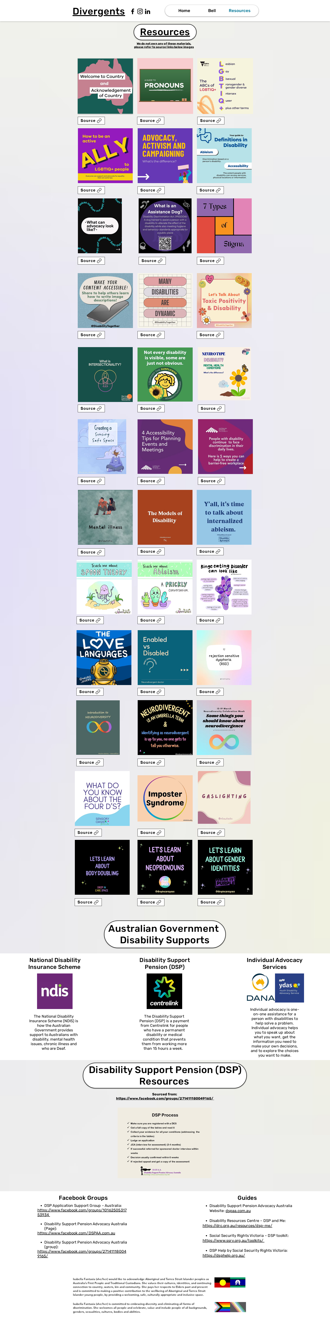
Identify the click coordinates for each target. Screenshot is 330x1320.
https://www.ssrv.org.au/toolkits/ (233, 1240)
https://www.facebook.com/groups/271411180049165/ (165, 1098)
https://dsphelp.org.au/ (224, 1255)
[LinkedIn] (147, 11)
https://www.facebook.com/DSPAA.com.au (76, 1233)
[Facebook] (132, 11)
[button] (212, 10)
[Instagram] (140, 11)
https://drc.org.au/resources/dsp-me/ (237, 1225)
